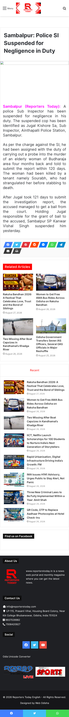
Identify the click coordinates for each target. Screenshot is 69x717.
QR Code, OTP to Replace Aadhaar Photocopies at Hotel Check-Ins (45, 513)
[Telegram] (60, 244)
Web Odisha (42, 703)
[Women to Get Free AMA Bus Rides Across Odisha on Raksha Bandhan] (51, 282)
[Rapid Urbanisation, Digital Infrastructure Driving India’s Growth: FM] (14, 462)
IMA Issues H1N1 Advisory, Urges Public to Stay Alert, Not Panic (45, 478)
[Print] (16, 251)
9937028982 (13, 619)
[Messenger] (42, 244)
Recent (34, 370)
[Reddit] (33, 244)
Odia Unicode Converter (17, 656)
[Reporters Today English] (28, 8)
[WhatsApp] (51, 244)
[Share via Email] (7, 251)
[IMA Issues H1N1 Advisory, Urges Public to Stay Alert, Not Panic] (14, 479)
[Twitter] (16, 244)
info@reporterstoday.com (21, 606)
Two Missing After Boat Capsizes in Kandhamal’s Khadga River (42, 421)
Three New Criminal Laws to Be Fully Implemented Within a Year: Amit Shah (46, 496)
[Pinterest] (24, 244)
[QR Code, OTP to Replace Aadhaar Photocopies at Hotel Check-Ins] (14, 515)
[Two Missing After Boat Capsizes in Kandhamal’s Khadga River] (18, 326)
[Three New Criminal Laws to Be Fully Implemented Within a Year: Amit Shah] (14, 497)
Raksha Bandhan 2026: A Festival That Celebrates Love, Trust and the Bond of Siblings (17, 301)
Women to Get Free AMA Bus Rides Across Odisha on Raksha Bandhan (45, 403)
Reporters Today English (26, 697)
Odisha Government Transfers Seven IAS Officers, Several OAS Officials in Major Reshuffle (49, 344)
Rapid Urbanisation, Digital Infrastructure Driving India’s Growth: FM (45, 460)
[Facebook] (7, 244)
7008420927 (13, 624)
